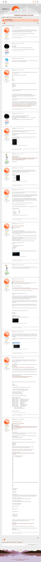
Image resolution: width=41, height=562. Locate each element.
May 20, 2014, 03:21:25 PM (17, 189)
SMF (12, 559)
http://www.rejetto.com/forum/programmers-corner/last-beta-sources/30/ (23, 367)
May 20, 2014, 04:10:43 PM (17, 223)
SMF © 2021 (15, 559)
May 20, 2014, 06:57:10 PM (18, 278)
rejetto (7, 49)
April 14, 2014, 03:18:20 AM (16, 27)
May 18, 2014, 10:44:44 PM (17, 153)
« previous (34, 20)
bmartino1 (7, 20)
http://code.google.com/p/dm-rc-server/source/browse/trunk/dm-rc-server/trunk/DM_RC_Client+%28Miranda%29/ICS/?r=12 (22, 377)
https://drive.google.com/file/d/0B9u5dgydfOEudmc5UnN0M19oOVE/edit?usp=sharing (23, 453)
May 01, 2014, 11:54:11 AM (17, 113)
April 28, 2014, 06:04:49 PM (18, 58)
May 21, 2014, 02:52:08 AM (18, 357)
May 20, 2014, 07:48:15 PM (18, 331)
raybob (7, 62)
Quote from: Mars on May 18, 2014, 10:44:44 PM (18, 423)
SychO (23, 560)
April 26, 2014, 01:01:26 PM (18, 43)
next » (37, 20)
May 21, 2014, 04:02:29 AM (18, 419)
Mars (7, 159)
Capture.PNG (15, 145)
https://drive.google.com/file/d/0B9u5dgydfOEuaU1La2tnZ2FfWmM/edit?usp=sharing (23, 524)
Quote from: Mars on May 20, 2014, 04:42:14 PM (18, 281)
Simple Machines (20, 559)
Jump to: (26, 544)
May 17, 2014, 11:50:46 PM (17, 128)
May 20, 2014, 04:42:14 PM (18, 264)
